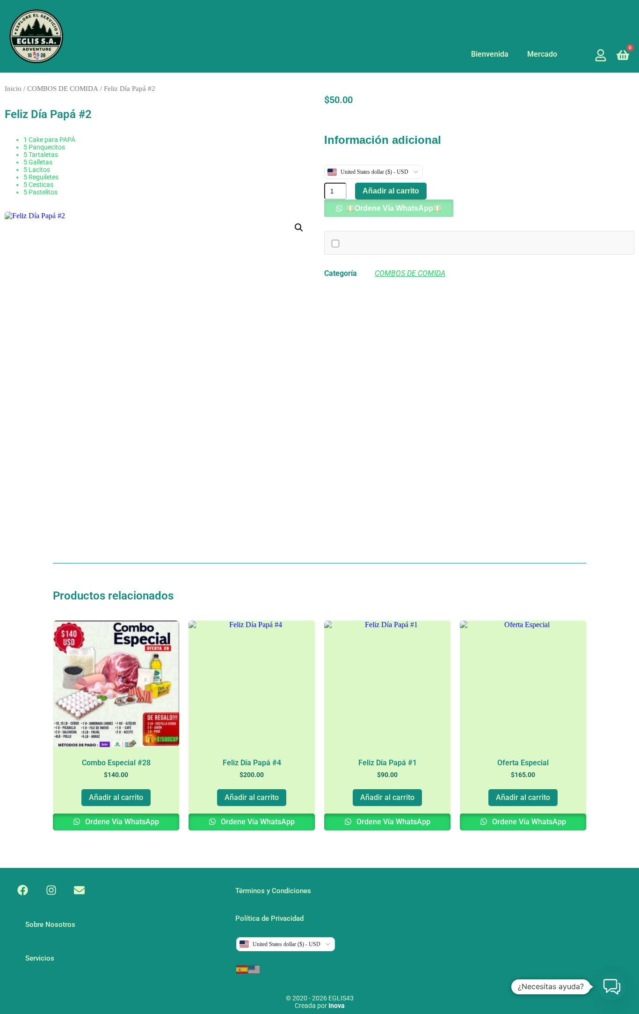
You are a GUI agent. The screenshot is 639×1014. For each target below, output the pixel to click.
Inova (336, 1005)
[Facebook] (22, 890)
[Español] (242, 969)
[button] (298, 227)
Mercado (542, 54)
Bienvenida (489, 54)
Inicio (13, 88)
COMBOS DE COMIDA (62, 88)
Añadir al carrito (391, 191)
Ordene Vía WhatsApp (394, 208)
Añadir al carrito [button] (116, 797)
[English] (254, 969)
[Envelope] (79, 890)
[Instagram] (51, 890)
